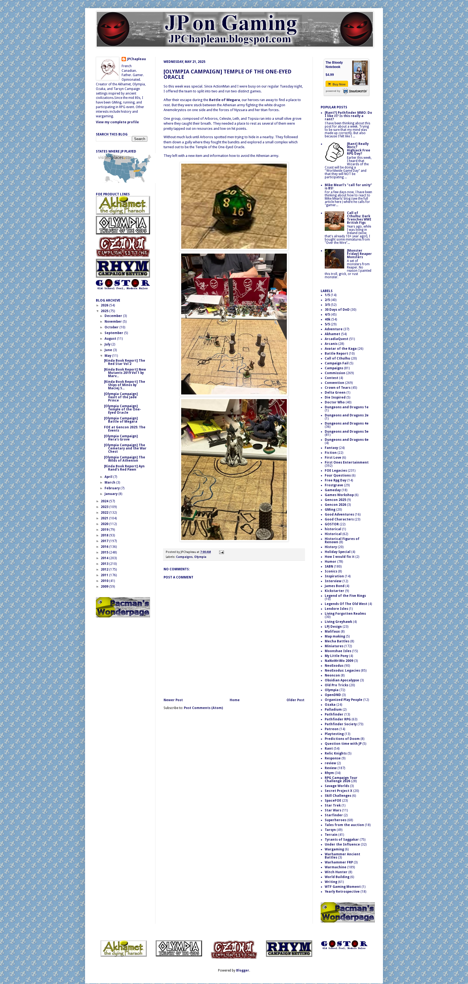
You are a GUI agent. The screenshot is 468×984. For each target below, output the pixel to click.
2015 (105, 552)
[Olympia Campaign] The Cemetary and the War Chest (125, 448)
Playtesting (334, 734)
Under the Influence (342, 844)
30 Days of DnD (337, 310)
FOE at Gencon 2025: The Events (124, 428)
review (330, 763)
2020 (105, 524)
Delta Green (335, 392)
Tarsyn (330, 830)
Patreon (332, 729)
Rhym (329, 773)
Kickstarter (334, 591)
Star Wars (333, 810)
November (114, 321)
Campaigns (184, 557)
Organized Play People (343, 700)
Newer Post (173, 700)
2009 (105, 586)
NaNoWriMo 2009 (339, 661)
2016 (105, 547)
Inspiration (334, 576)
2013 (105, 564)
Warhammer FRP (339, 862)
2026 (105, 305)
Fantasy (331, 448)
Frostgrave (334, 485)
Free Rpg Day (335, 480)
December (114, 316)
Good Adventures (339, 514)
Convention (334, 383)
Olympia (200, 557)
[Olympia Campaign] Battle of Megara (121, 419)
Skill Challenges (338, 796)
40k (327, 319)
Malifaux (332, 631)
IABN (329, 566)
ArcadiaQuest (336, 339)
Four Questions (338, 475)
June (109, 350)
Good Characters (339, 519)
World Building (337, 877)
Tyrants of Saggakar (342, 839)
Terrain (331, 835)
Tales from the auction (344, 825)
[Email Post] (221, 552)
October (112, 327)
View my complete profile (117, 122)
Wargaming (334, 849)
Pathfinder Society (341, 724)
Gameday (333, 490)
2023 (105, 507)
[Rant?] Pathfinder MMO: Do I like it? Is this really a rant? (348, 116)
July (108, 344)
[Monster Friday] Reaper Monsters (359, 254)
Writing (331, 882)
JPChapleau (136, 59)
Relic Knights (336, 753)
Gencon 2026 (335, 505)
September (114, 333)
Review (331, 768)
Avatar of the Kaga (341, 349)
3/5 (327, 305)
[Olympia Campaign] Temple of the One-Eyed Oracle (227, 74)
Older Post (295, 700)
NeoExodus (334, 666)
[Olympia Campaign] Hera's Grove (121, 437)
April (109, 477)
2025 (105, 311)
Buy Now (339, 84)
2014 (105, 558)
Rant (329, 748)
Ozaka (330, 705)
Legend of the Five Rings (345, 596)
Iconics (331, 571)
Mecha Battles (337, 641)
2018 (105, 535)
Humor (330, 562)
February (113, 488)
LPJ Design (333, 627)
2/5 (327, 300)
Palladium (333, 709)
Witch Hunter (336, 872)
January (111, 494)
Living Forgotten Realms (345, 614)
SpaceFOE (333, 800)
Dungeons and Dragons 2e (347, 415)
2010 (105, 581)
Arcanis (331, 344)
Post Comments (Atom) (203, 708)
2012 (105, 569)
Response (333, 758)
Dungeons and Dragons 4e (347, 423)
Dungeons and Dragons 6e (347, 440)
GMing (330, 510)
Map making (335, 636)
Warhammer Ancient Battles (342, 855)
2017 (105, 541)
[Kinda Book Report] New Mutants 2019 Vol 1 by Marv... (125, 373)
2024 (105, 501)
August (111, 339)
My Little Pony (336, 656)
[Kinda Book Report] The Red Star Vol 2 (124, 362)
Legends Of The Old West (346, 604)
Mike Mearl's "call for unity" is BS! (348, 186)
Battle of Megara (224, 100)
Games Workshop (339, 495)
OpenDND (333, 695)
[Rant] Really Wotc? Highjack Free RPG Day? (358, 149)
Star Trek (333, 805)
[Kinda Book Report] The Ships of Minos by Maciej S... (124, 385)
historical (333, 529)
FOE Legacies (336, 470)
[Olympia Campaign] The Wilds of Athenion (124, 458)
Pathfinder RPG (338, 719)
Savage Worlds (337, 786)
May (108, 356)
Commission (335, 373)
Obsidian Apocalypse (342, 680)
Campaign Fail (337, 363)
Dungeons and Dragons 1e (347, 407)
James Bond (334, 586)
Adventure (334, 329)
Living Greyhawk (338, 622)
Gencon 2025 (335, 500)
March (110, 482)
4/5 (327, 314)
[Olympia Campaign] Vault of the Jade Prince (121, 397)
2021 (105, 518)
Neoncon (332, 675)
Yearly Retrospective (342, 892)
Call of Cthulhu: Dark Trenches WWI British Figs (359, 218)
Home (235, 700)
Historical (333, 534)
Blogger (242, 970)
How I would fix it (340, 557)
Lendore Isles (336, 609)
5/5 (327, 324)
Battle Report (336, 353)
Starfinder (334, 815)
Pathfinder (334, 714)
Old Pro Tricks (336, 685)
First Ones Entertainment (347, 462)
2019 (105, 530)
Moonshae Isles (338, 651)
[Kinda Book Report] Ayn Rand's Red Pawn (124, 467)
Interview (333, 581)
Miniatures (334, 646)
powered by (333, 91)
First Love (333, 457)
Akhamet (332, 334)
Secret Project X (338, 791)
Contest (331, 378)
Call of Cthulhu (337, 358)
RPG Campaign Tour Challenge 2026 (341, 779)
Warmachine (335, 867)
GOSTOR (332, 524)
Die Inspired (335, 397)
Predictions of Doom (342, 739)
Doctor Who (335, 402)
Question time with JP (343, 744)
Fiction (331, 453)
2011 (105, 575)
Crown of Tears (337, 388)
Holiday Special (337, 552)
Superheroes (335, 820)
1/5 (327, 295)
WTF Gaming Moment (343, 887)
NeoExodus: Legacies (342, 670)
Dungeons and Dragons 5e (347, 431)
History (331, 547)
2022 (105, 512)
